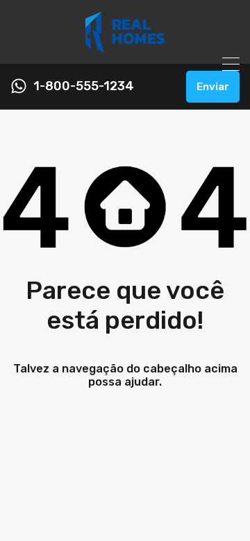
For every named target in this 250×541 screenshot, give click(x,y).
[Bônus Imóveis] (125, 47)
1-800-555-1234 (83, 86)
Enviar (213, 86)
